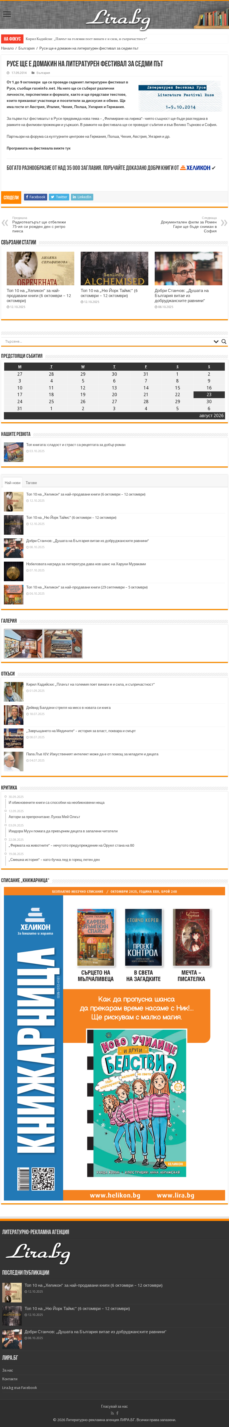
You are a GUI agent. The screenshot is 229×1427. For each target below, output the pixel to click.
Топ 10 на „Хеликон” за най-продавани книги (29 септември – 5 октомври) (87, 587)
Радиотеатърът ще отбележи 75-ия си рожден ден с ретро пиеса (39, 224)
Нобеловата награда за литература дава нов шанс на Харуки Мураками (86, 564)
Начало (7, 48)
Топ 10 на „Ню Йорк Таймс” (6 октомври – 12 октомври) (109, 293)
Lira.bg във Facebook (19, 1388)
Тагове (31, 483)
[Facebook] (117, 1413)
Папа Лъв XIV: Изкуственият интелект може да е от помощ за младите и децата (92, 754)
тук (68, 148)
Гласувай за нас (114, 1406)
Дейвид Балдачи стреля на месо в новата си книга (68, 708)
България (26, 48)
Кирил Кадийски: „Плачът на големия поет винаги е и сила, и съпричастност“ (86, 39)
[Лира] (118, 13)
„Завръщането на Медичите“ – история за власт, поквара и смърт (81, 731)
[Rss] (112, 1413)
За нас (7, 1370)
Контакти (9, 1379)
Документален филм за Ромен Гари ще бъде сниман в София (189, 224)
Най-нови (12, 483)
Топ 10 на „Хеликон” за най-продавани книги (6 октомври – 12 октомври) (39, 295)
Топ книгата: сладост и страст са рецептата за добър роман (75, 445)
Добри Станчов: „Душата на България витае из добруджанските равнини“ (182, 295)
